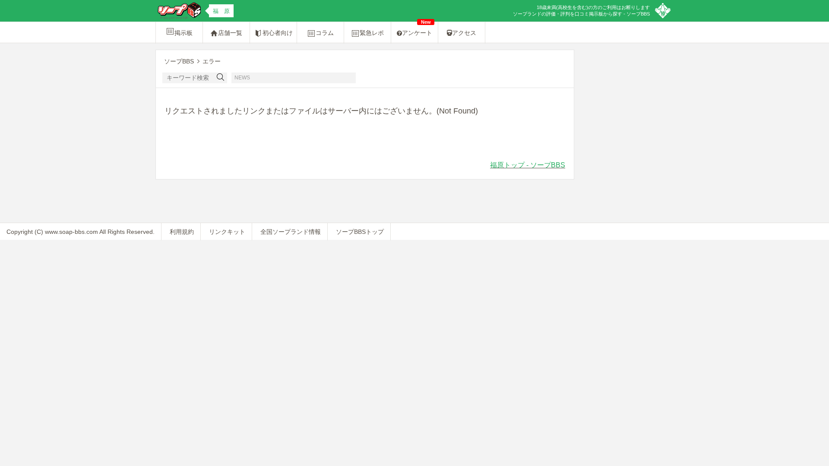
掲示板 (183, 32)
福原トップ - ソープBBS (527, 165)
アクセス (464, 32)
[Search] (220, 77)
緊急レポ (372, 32)
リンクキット (227, 231)
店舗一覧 (230, 32)
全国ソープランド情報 (290, 231)
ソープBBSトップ (360, 231)
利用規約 (182, 231)
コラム (325, 32)
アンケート (417, 29)
